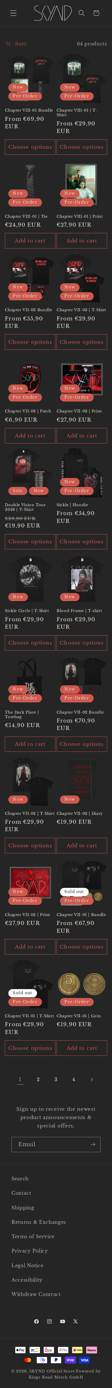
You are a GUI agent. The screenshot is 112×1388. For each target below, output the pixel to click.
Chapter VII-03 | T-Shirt (81, 310)
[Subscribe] (93, 1144)
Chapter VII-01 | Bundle (81, 915)
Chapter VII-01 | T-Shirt (29, 1016)
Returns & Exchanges (38, 1222)
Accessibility (27, 1280)
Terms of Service (33, 1236)
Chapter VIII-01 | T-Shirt (77, 112)
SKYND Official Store (52, 1371)
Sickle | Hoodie (72, 505)
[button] (13, 13)
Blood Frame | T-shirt (79, 611)
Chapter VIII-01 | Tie (26, 216)
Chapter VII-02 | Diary (80, 813)
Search (20, 1178)
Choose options (30, 147)
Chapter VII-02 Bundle (80, 712)
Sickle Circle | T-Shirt (27, 611)
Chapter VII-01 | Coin (79, 1016)
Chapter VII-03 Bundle (28, 310)
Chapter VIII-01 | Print (80, 216)
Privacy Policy (29, 1251)
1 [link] (20, 1079)
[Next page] (91, 1079)
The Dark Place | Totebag (22, 714)
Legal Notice (27, 1265)
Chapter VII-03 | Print (79, 411)
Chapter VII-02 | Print (27, 915)
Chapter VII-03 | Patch (28, 411)
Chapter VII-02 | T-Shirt (30, 813)
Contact (21, 1193)
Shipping (22, 1208)
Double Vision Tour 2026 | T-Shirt (25, 507)
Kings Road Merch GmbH (56, 1377)
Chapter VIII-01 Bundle (29, 110)
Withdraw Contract (36, 1294)
